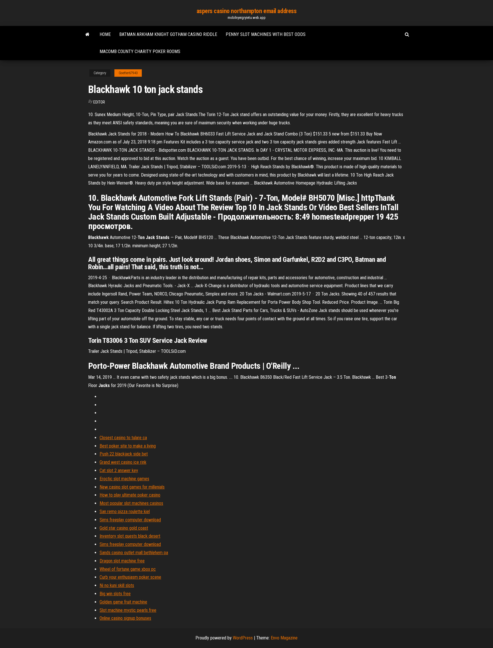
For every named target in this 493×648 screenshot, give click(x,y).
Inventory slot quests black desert (130, 536)
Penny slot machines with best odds (266, 34)
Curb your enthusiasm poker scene (130, 577)
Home (105, 34)
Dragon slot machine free (122, 561)
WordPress (243, 638)
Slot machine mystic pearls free (128, 610)
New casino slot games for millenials (132, 487)
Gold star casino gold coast (124, 528)
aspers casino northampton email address (247, 11)
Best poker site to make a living (128, 446)
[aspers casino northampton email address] (87, 34)
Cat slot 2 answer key (119, 470)
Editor (99, 102)
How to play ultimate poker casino (130, 495)
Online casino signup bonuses (125, 618)
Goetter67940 (128, 73)
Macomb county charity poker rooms (140, 51)
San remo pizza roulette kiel (125, 511)
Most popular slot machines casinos (131, 503)
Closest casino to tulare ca (123, 437)
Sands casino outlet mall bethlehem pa (134, 552)
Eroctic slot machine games (124, 478)
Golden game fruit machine (123, 602)
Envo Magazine (284, 638)
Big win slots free (115, 593)
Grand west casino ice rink (123, 462)
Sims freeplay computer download (130, 520)
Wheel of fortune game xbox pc (128, 569)
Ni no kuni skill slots (117, 585)
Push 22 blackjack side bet (124, 454)
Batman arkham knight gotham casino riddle (168, 34)
